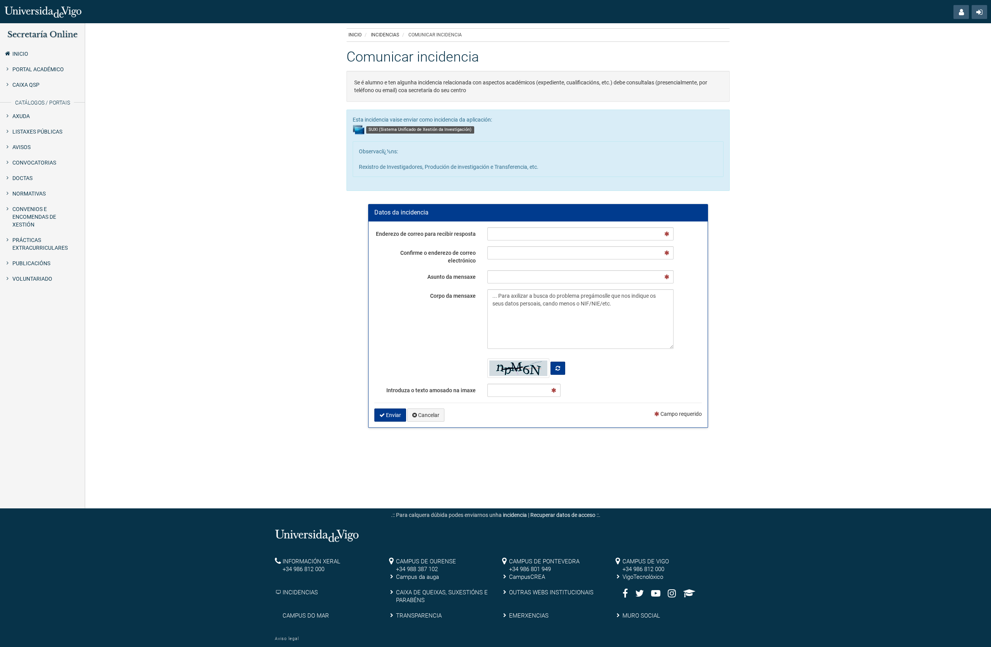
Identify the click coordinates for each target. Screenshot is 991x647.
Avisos (21, 147)
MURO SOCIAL (641, 615)
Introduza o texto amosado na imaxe (431, 390)
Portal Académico (38, 69)
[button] (961, 12)
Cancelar (428, 415)
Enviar (393, 415)
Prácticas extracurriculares (40, 244)
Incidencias (385, 35)
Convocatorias (34, 163)
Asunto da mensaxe (451, 277)
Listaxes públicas (37, 132)
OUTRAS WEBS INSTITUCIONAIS (551, 592)
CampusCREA (527, 576)
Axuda (21, 116)
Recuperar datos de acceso (562, 515)
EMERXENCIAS (529, 615)
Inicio (20, 54)
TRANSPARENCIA (419, 615)
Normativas (29, 193)
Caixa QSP (25, 85)
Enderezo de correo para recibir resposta (426, 234)
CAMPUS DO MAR (306, 615)
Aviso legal (287, 638)
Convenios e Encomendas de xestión (34, 217)
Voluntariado (32, 279)
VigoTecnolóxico (642, 576)
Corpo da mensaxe (453, 296)
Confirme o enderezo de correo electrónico (438, 257)
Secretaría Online (42, 34)
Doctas (22, 178)
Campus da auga (417, 576)
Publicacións (31, 263)
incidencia (515, 515)
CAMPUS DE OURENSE (426, 561)
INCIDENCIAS (300, 592)
